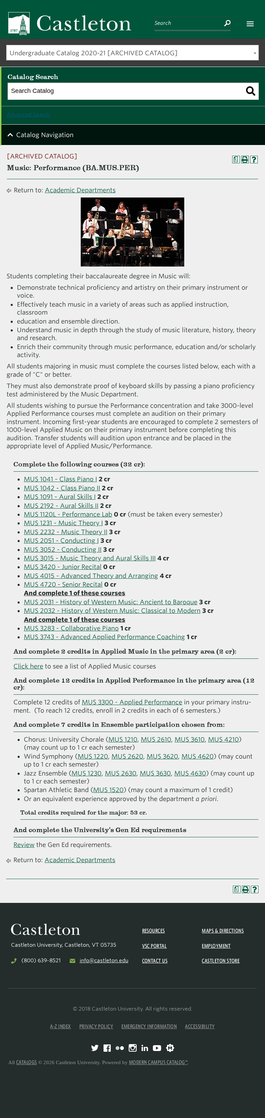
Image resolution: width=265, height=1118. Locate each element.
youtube (157, 1048)
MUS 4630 (190, 773)
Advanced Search (28, 115)
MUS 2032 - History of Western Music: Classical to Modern (112, 610)
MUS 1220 (93, 756)
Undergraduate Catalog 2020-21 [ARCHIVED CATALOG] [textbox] (94, 53)
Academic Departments (80, 190)
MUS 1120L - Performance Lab (68, 514)
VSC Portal (154, 946)
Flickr (120, 1048)
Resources (153, 930)
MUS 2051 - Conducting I (61, 540)
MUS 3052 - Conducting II (62, 549)
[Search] (251, 91)
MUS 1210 (122, 739)
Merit (170, 1048)
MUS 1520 (108, 789)
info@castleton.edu (104, 960)
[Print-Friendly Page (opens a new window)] (245, 159)
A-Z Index (60, 1026)
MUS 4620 (197, 756)
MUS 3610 (190, 739)
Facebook (107, 1048)
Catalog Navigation (44, 134)
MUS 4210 (223, 739)
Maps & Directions (223, 930)
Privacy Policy (96, 1026)
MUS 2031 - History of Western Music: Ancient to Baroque (110, 602)
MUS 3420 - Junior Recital (62, 566)
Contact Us (155, 960)
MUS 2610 (156, 739)
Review (24, 844)
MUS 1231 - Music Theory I (63, 523)
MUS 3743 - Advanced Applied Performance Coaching (104, 636)
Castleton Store (220, 960)
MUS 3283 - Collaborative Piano (71, 628)
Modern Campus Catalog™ (158, 1062)
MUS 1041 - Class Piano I (60, 479)
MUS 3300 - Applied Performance (132, 702)
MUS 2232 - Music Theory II (65, 532)
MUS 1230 (86, 773)
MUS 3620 (162, 756)
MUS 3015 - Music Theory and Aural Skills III (90, 558)
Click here (28, 666)
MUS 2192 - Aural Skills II (61, 505)
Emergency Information (149, 1026)
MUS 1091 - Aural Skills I (60, 496)
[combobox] (132, 52)
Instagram (133, 1048)
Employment (216, 946)
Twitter (95, 1048)
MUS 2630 (120, 773)
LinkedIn (144, 1048)
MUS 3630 (155, 773)
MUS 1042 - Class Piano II (62, 488)
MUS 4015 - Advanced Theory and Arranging (91, 575)
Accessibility (200, 1026)
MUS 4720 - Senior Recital (63, 584)
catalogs (26, 1062)
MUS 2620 (127, 756)
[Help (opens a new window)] (254, 159)
